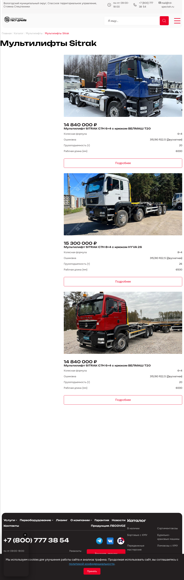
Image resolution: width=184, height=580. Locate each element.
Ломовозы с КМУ (167, 545)
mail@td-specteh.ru (168, 4)
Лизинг (62, 520)
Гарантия (102, 520)
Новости (118, 520)
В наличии (133, 528)
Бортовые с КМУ (137, 535)
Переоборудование (35, 520)
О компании (80, 520)
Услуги (9, 520)
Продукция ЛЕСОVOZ (108, 525)
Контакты (11, 525)
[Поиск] (164, 20)
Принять (92, 571)
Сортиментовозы (167, 528)
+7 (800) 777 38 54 (146, 4)
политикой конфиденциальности (91, 564)
